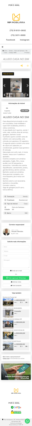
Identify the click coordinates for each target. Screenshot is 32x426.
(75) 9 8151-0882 (18, 30)
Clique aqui (6, 358)
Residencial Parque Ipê (9, 297)
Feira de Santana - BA (20, 50)
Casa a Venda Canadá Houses (12, 341)
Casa (5, 52)
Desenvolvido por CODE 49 (16, 424)
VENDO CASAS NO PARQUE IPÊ (12, 319)
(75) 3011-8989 (18, 35)
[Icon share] (13, 397)
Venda (11, 50)
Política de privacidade (16, 423)
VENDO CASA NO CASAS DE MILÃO (13, 330)
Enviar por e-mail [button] (16, 270)
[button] (5, 85)
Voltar (28, 52)
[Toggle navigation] (2, 47)
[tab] (8, 73)
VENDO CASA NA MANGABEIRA (12, 308)
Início (5, 50)
